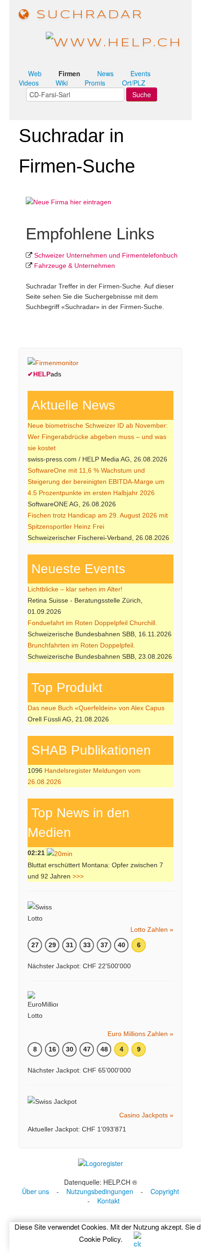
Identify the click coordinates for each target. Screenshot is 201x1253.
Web (35, 73)
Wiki (62, 82)
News (105, 73)
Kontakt (108, 1200)
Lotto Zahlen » (151, 929)
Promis (95, 82)
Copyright (165, 1191)
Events (140, 73)
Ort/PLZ (133, 82)
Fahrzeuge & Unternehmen (74, 265)
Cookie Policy (100, 1239)
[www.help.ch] (114, 42)
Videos (29, 82)
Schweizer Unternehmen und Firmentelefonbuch (106, 255)
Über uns (35, 1191)
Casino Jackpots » (146, 1115)
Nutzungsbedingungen (99, 1191)
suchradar (87, 15)
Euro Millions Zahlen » (140, 1033)
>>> (78, 876)
